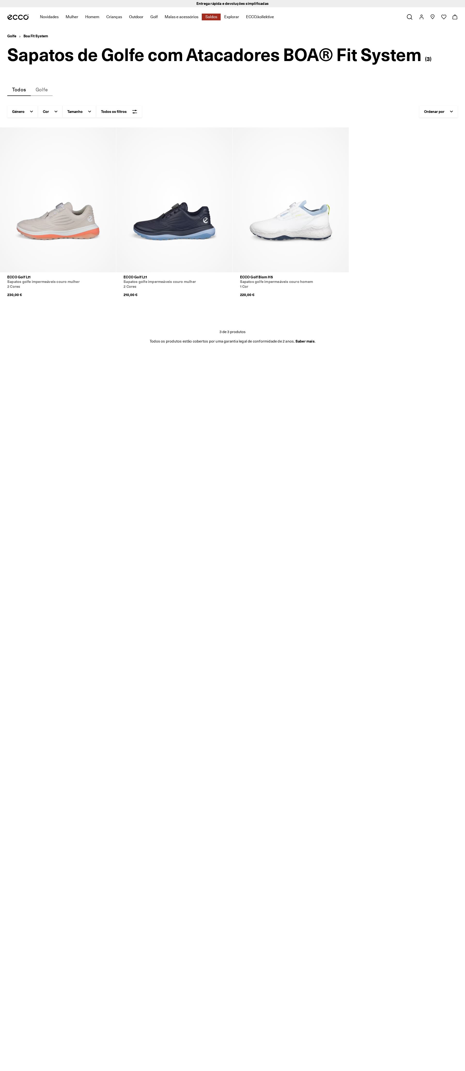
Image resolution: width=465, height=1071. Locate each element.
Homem (92, 17)
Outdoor (136, 17)
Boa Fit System (35, 36)
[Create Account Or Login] (421, 17)
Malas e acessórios (181, 17)
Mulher (72, 17)
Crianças (114, 17)
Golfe (11, 36)
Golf (154, 17)
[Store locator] (432, 17)
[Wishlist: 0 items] (443, 17)
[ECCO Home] (18, 17)
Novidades (49, 17)
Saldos (211, 17)
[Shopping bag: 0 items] (454, 17)
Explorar (231, 17)
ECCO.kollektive (260, 17)
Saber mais (305, 341)
